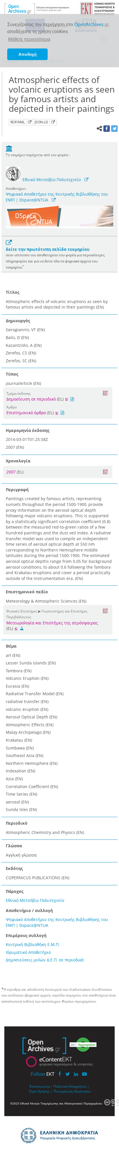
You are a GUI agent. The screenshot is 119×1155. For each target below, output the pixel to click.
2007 (11, 472)
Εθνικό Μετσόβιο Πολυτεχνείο (52, 179)
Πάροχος (14, 891)
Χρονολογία (18, 461)
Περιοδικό (16, 823)
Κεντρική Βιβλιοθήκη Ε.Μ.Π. (33, 944)
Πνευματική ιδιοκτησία (71, 1091)
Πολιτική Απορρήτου (70, 1086)
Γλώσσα (14, 845)
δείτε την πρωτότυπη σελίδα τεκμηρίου (48, 249)
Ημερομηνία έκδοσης (27, 430)
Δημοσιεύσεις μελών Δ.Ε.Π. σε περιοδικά (45, 960)
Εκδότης (14, 868)
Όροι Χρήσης (39, 1091)
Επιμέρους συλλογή (26, 935)
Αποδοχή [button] (27, 54)
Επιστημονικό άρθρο (26, 412)
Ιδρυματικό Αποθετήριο (28, 952)
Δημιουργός (18, 320)
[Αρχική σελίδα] (36, 8)
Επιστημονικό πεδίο (27, 591)
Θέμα (11, 646)
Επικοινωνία (39, 1086)
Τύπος (12, 374)
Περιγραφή (17, 489)
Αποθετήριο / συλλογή (29, 910)
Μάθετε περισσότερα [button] (29, 39)
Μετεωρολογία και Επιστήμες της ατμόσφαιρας (52, 623)
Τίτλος (12, 292)
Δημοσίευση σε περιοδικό (31, 399)
